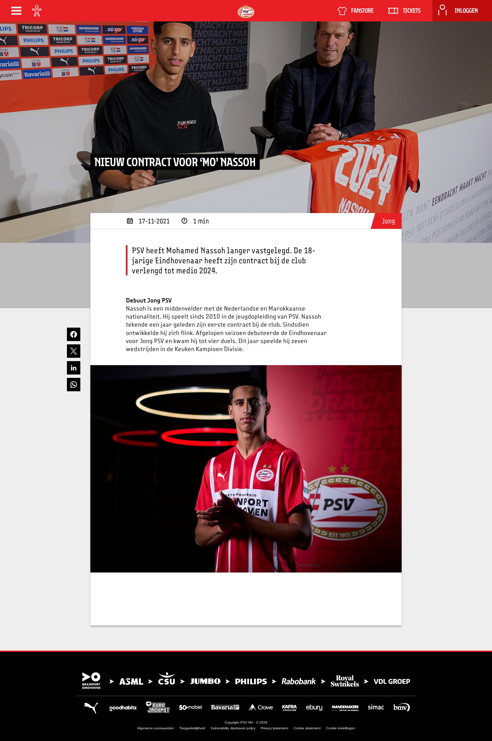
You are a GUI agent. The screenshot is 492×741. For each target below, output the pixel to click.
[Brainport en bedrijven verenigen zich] (246, 680)
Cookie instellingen (340, 728)
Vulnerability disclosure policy (233, 728)
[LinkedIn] (73, 368)
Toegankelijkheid (192, 728)
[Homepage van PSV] (246, 11)
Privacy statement (274, 728)
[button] (16, 11)
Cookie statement (307, 728)
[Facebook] (73, 334)
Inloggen (466, 10)
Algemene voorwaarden (155, 728)
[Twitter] (73, 351)
